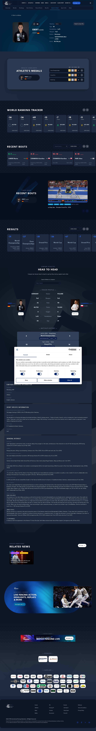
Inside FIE (67, 3)
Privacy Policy (81, 710)
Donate (65, 705)
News (42, 3)
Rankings (21, 8)
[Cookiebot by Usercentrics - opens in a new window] (69, 350)
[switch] (39, 374)
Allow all (69, 380)
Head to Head (54, 8)
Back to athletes (17, 15)
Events (24, 3)
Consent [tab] (25, 354)
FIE (49, 705)
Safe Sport (53, 3)
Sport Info (63, 8)
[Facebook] (81, 722)
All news (81, 545)
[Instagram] (77, 722)
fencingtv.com (76, 3)
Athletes (30, 3)
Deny (26, 380)
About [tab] (70, 354)
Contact (51, 710)
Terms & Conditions (82, 707)
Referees (37, 3)
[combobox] (58, 24)
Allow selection (48, 380)
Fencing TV (51, 707)
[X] (85, 722)
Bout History (30, 8)
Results (47, 8)
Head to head (78, 24)
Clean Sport (60, 3)
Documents (51, 713)
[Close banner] (79, 349)
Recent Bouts (39, 8)
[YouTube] (89, 722)
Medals (15, 8)
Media (46, 3)
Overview (7, 8)
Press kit (65, 713)
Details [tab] (48, 354)
